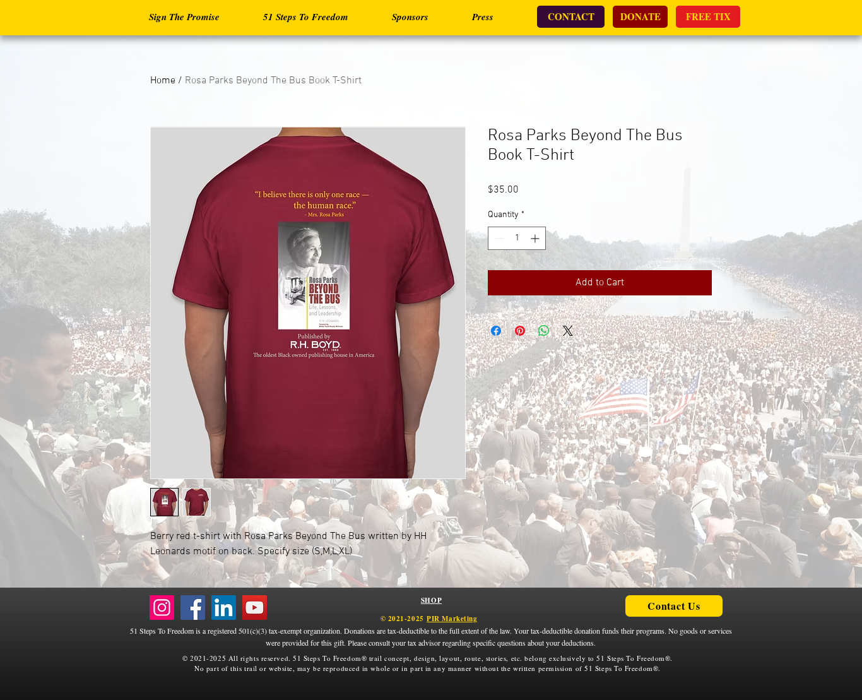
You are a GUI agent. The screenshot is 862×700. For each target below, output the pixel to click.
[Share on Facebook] (496, 330)
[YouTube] (254, 607)
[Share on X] (568, 330)
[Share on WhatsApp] (544, 330)
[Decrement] (497, 238)
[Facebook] (192, 607)
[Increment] (536, 238)
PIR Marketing (452, 619)
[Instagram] (162, 607)
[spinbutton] (516, 238)
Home (162, 80)
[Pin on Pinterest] (520, 330)
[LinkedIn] (223, 607)
